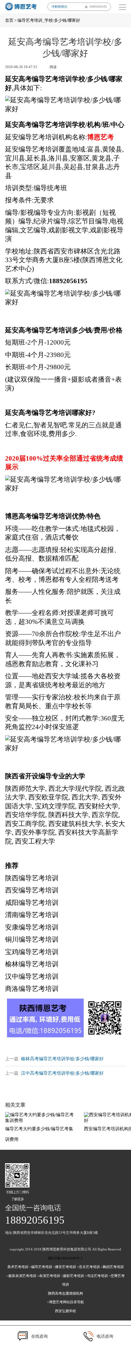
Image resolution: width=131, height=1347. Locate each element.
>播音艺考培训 (64, 1267)
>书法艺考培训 (96, 1276)
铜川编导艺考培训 (32, 939)
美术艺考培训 (17, 1267)
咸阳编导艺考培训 (32, 903)
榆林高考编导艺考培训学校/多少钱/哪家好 (62, 1058)
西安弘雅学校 (65, 1311)
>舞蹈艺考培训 (112, 1267)
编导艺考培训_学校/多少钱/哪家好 (48, 20)
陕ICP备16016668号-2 (65, 1258)
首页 (9, 20)
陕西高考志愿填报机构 (65, 1293)
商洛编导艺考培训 (32, 989)
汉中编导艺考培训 (32, 976)
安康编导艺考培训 (32, 927)
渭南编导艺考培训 (32, 915)
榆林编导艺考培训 (32, 964)
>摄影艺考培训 (72, 1276)
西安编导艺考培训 (32, 890)
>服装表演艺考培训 (21, 1276)
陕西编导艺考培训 (32, 878)
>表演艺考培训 (48, 1276)
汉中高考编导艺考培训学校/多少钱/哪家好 (62, 1073)
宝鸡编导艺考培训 (32, 952)
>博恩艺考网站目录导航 (65, 1302)
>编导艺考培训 (40, 1267)
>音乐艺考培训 (88, 1267)
